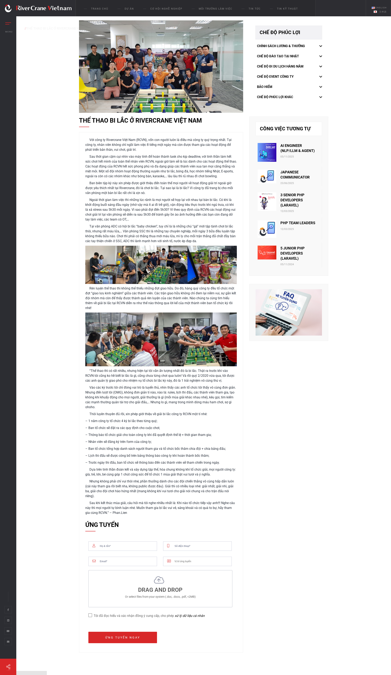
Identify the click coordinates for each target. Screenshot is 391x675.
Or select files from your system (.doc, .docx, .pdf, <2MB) (160, 596)
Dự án (129, 8)
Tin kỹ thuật (287, 8)
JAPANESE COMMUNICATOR (295, 174)
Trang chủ (99, 8)
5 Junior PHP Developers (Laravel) (292, 253)
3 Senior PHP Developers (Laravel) (292, 200)
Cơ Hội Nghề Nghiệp (166, 8)
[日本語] (374, 11)
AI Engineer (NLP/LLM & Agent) (297, 148)
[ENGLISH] (372, 8)
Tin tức (255, 8)
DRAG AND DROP (160, 592)
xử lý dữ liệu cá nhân (190, 616)
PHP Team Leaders (297, 223)
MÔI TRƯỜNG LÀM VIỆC (215, 8)
